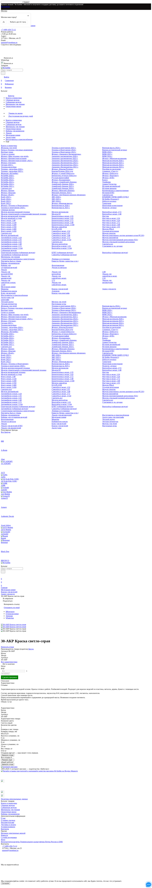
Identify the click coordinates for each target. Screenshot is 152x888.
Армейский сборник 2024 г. (63, 188)
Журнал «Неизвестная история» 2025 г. (17, 161)
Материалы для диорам (15, 104)
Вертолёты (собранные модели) (115, 253)
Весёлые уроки (7, 152)
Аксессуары (10, 137)
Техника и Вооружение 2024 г (64, 150)
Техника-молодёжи (9, 167)
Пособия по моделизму (111, 169)
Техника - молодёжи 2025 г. (12, 171)
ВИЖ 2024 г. (107, 156)
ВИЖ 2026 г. (107, 152)
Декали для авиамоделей (6, 277)
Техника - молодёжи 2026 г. (12, 169)
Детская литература (9, 304)
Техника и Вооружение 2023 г (64, 152)
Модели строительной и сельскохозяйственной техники (23, 214)
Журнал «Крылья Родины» (62, 169)
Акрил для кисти (109, 289)
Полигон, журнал (109, 208)
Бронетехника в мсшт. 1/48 (62, 223)
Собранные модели (13, 102)
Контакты (5, 829)
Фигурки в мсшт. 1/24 (111, 220)
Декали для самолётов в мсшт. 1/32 (109, 276)
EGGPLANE (57, 229)
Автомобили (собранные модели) (14, 255)
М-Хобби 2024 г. (7, 180)
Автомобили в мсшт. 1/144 (12, 248)
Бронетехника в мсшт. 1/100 (63, 225)
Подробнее (5, 7)
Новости (4, 835)
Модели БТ (56, 214)
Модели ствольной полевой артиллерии (118, 242)
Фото (3, 840)
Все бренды (5, 432)
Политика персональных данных (14, 799)
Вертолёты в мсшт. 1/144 (62, 248)
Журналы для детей (9, 148)
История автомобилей (111, 186)
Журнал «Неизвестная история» (14, 158)
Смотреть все (6, 188)
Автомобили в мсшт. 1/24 (11, 238)
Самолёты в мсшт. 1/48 (61, 235)
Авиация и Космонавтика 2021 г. (65, 167)
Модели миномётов (110, 238)
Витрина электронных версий (13, 833)
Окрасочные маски (13, 106)
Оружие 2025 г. (7, 165)
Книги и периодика (14, 98)
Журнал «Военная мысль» (62, 203)
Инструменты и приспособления (19, 139)
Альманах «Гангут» (110, 171)
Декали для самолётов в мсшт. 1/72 (59, 278)
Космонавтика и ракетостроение (115, 191)
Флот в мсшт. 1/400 (8, 229)
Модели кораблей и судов (11, 218)
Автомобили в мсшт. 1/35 (11, 240)
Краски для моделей (60, 289)
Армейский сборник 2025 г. (63, 186)
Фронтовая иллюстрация (112, 205)
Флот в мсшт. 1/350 (8, 227)
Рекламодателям (7, 822)
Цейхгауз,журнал (109, 201)
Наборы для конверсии (15, 131)
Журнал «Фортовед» (110, 176)
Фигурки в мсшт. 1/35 (111, 227)
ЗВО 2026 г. (56, 197)
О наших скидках (8, 820)
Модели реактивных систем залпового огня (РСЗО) (123, 235)
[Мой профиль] (2, 575)
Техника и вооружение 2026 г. (13, 208)
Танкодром (106, 203)
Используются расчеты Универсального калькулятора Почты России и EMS (32, 842)
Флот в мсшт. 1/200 (8, 225)
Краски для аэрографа (60, 293)
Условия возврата (8, 827)
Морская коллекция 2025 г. (113, 163)
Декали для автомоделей (107, 281)
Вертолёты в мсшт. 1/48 (111, 214)
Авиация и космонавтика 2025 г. (65, 158)
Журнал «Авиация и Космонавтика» (66, 154)
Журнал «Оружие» (8, 163)
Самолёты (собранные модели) (64, 255)
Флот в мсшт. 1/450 (8, 231)
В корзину (5, 673)
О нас (3, 818)
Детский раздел (7, 302)
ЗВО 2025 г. (56, 199)
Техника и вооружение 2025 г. (64, 148)
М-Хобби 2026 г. (7, 176)
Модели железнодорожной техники (15, 212)
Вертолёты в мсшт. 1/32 (61, 246)
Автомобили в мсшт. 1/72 (11, 246)
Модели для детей (59, 302)
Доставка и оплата (8, 825)
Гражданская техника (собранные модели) (18, 253)
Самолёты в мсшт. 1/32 (61, 231)
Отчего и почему (8, 154)
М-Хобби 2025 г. (7, 178)
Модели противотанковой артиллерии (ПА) (120, 240)
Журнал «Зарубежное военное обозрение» (69, 195)
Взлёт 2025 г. (6, 197)
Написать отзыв (7, 755)
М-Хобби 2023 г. (7, 182)
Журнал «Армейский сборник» (64, 182)
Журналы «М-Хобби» (9, 173)
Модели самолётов (59, 227)
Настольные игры (59, 304)
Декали (9, 133)
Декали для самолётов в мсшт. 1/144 (8, 282)
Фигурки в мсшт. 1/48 (111, 225)
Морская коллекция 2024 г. (113, 165)
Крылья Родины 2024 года (62, 171)
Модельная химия (13, 135)
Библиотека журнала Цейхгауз (64, 176)
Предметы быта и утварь (11, 261)
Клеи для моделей (8, 293)
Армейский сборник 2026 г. (63, 184)
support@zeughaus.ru (9, 42)
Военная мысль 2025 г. (61, 208)
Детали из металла (59, 267)
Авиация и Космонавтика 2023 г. (65, 163)
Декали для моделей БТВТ (7, 273)
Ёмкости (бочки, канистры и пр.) (65, 261)
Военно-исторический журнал (114, 150)
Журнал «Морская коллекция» (114, 158)
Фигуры (105, 216)
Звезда (31, 649)
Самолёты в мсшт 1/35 (61, 233)
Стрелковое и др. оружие (112, 246)
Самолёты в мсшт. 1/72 (61, 238)
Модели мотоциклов (60, 212)
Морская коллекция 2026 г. (113, 161)
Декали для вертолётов (56, 273)
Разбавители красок (9, 291)
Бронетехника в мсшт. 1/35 (62, 216)
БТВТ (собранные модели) (62, 253)
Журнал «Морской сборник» (63, 191)
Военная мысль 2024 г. (111, 148)
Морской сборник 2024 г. (62, 193)
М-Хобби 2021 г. (7, 186)
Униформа (106, 182)
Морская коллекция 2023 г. (113, 167)
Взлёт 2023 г (6, 201)
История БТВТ (108, 193)
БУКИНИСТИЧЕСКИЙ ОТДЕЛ (115, 197)
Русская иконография (60, 178)
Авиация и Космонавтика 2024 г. (65, 161)
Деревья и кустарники (61, 259)
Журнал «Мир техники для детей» (15, 156)
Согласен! (5, 883)
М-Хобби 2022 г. (7, 184)
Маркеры (4, 289)
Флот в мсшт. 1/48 (8, 220)
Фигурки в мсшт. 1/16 (111, 218)
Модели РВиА (108, 229)
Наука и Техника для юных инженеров (17, 150)
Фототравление (58, 265)
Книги (105, 180)
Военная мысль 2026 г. (61, 205)
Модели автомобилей (9, 235)
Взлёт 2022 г (6, 203)
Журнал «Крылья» (8, 193)
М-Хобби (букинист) (110, 199)
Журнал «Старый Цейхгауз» (63, 173)
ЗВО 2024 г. (56, 201)
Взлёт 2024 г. (6, 199)
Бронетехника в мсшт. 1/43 (62, 218)
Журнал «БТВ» (108, 178)
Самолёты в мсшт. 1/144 (61, 240)
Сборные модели (12, 100)
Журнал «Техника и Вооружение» (15, 205)
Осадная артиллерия (110, 231)
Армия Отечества (109, 184)
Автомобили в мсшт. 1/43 (11, 242)
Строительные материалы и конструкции (18, 259)
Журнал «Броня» (7, 191)
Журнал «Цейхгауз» (110, 173)
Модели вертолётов (60, 244)
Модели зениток (109, 233)
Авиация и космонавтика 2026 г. (65, 156)
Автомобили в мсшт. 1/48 (11, 244)
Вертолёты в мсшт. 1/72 (111, 212)
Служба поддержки (9, 837)
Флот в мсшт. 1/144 (8, 223)
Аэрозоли (55, 291)
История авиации (109, 188)
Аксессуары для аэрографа (7, 298)
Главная (4, 588)
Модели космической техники (13, 216)
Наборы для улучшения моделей (9, 266)
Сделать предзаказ (9, 677)
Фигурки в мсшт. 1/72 (111, 223)
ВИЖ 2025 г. (107, 154)
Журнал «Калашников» (61, 180)
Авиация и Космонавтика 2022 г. (65, 165)
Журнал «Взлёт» (7, 195)
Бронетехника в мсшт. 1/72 (62, 220)
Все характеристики (9, 662)
